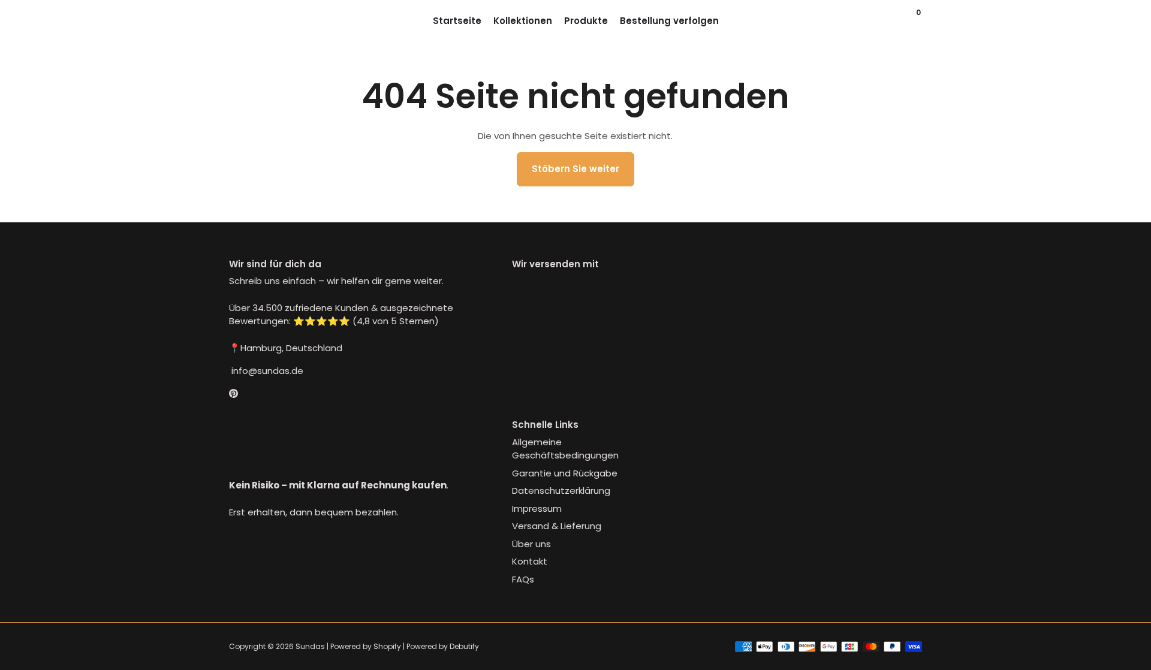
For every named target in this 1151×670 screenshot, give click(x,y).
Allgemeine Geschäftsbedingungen (565, 449)
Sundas (310, 646)
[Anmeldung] (895, 21)
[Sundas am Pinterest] (233, 394)
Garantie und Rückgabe (564, 473)
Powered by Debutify (442, 646)
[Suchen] (907, 21)
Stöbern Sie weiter (575, 168)
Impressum (537, 508)
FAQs (523, 579)
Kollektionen (522, 20)
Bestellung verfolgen (669, 20)
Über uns (531, 544)
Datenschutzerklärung (561, 490)
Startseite (457, 20)
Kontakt (529, 561)
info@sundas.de (266, 370)
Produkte (586, 20)
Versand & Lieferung (556, 526)
